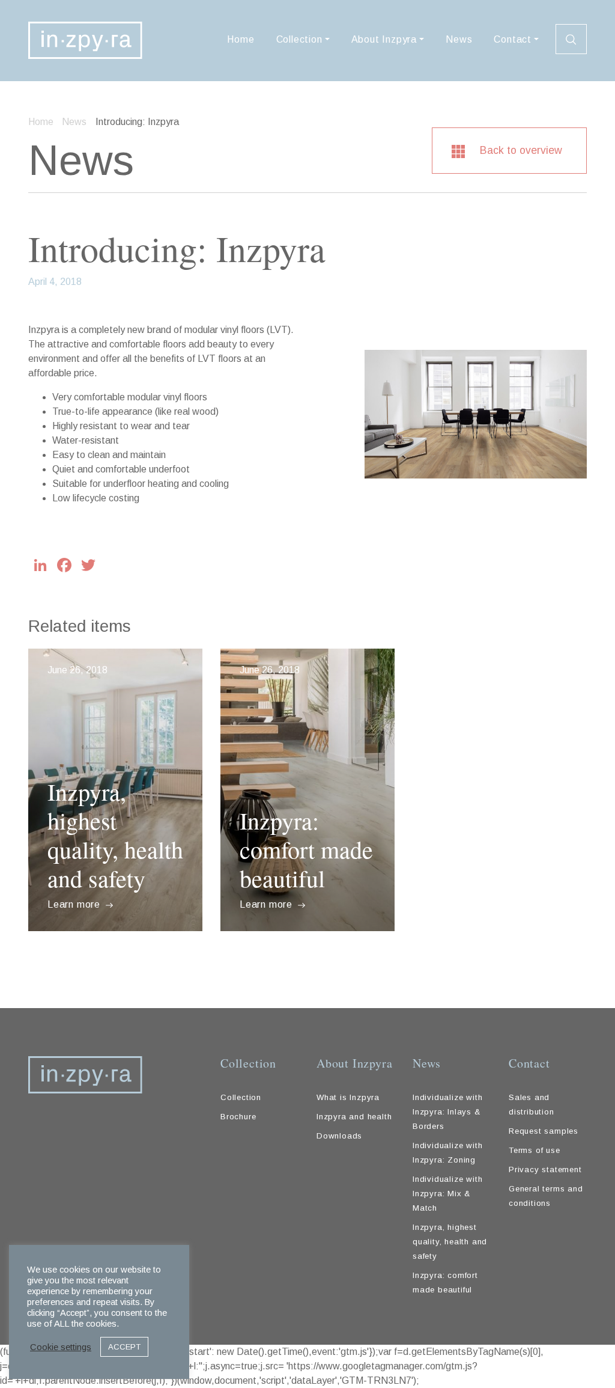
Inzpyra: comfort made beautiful (306, 849)
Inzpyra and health (354, 1116)
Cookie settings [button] (60, 1347)
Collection (299, 39)
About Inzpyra (384, 39)
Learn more (75, 904)
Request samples (543, 1131)
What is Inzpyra (348, 1097)
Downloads (339, 1135)
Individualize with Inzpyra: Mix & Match (447, 1193)
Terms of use (534, 1150)
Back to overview (519, 150)
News (459, 39)
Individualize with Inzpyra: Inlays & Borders (447, 1112)
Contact (513, 39)
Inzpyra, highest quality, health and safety (115, 834)
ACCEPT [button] (124, 1346)
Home (240, 39)
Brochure (238, 1116)
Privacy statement (545, 1169)
